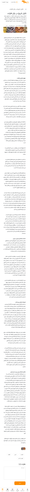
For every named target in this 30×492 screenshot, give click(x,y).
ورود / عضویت (5, 2)
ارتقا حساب (13, 2)
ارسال (20, 483)
